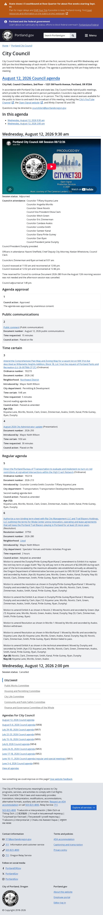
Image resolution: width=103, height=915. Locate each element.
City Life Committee (14, 696)
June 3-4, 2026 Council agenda (17, 763)
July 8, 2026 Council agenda (16, 744)
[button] (90, 35)
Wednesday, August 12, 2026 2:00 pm (26, 123)
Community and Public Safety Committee (24, 702)
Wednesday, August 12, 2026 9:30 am (26, 120)
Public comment (11, 327)
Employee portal (62, 897)
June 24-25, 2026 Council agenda (18, 749)
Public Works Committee (16, 685)
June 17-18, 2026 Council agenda (18, 753)
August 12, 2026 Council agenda (31, 78)
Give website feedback (61, 779)
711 (56, 804)
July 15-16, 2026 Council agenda (18, 739)
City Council (10, 680)
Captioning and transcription (68, 844)
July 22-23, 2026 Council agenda (18, 734)
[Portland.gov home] (18, 35)
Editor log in (60, 902)
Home (5, 45)
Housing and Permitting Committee (22, 691)
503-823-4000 (32, 804)
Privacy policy (60, 850)
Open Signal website (29, 102)
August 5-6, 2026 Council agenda (18, 724)
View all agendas (10, 768)
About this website (63, 891)
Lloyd (23, 540)
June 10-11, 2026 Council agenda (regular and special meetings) (34, 758)
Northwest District (29, 379)
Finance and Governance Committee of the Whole (29, 707)
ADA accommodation (64, 839)
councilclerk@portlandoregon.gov (49, 108)
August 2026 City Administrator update (23, 426)
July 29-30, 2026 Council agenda (18, 729)
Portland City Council (21, 45)
